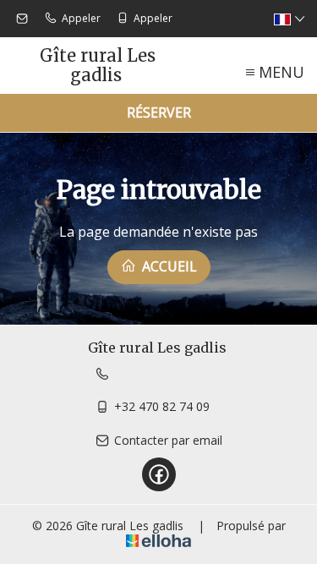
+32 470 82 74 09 (162, 406)
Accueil (168, 266)
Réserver (159, 112)
